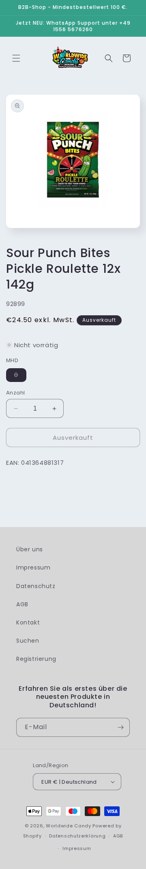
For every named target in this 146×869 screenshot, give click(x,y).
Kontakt (28, 622)
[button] (16, 58)
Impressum (33, 567)
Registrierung (36, 659)
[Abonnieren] (120, 727)
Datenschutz (36, 586)
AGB (22, 604)
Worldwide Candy (68, 826)
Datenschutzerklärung (77, 836)
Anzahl (15, 393)
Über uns (29, 549)
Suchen (27, 641)
